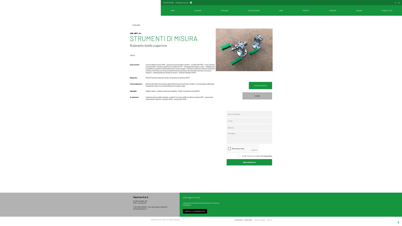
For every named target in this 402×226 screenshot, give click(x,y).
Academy (332, 11)
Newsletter (387, 11)
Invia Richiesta (249, 162)
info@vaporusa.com (182, 3)
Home (173, 11)
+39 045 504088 (168, 3)
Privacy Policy (268, 156)
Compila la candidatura (195, 211)
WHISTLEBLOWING (259, 220)
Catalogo (224, 11)
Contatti (306, 11)
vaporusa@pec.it (140, 209)
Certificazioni (253, 11)
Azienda (197, 11)
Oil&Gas (359, 11)
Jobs (281, 11)
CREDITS (269, 220)
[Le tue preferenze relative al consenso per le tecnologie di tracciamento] (398, 222)
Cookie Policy (248, 220)
